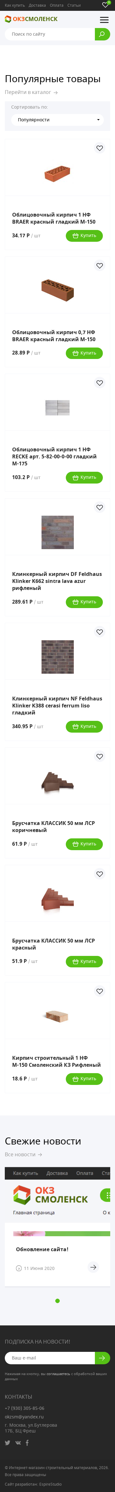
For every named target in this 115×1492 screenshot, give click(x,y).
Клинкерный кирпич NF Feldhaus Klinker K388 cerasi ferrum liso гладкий (57, 706)
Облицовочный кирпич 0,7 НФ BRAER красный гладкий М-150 (54, 336)
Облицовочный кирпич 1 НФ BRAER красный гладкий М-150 (54, 218)
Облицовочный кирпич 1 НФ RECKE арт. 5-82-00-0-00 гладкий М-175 (54, 457)
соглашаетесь (58, 1374)
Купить (88, 235)
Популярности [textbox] (34, 120)
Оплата (57, 5)
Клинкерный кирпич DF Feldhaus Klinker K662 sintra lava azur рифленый (57, 581)
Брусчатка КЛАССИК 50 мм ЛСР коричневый (53, 827)
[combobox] (57, 120)
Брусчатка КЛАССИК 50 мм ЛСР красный (53, 944)
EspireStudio (50, 1484)
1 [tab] (57, 1301)
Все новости (20, 1155)
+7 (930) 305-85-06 (24, 1408)
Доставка (37, 5)
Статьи (74, 5)
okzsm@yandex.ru (24, 1417)
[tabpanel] (57, 1227)
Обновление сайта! (42, 1249)
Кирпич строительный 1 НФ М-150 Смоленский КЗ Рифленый (56, 1061)
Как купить (15, 5)
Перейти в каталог (28, 92)
